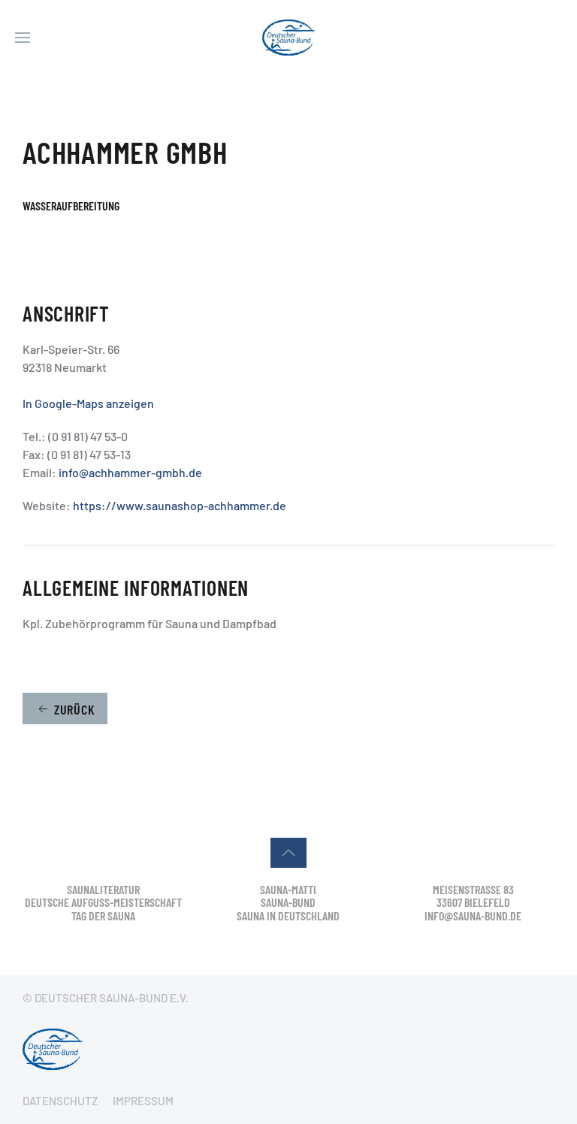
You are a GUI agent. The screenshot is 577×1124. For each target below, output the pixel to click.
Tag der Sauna (103, 915)
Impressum (143, 1100)
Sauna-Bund (288, 902)
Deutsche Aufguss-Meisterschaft (103, 902)
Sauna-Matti (288, 889)
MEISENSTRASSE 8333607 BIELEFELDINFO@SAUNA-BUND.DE (472, 902)
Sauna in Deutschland (288, 915)
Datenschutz (60, 1100)
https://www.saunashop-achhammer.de (179, 505)
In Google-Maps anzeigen (88, 403)
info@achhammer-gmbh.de (130, 472)
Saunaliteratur (103, 889)
